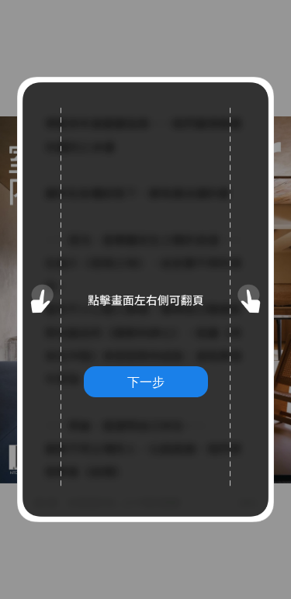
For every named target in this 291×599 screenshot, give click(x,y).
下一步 (146, 381)
